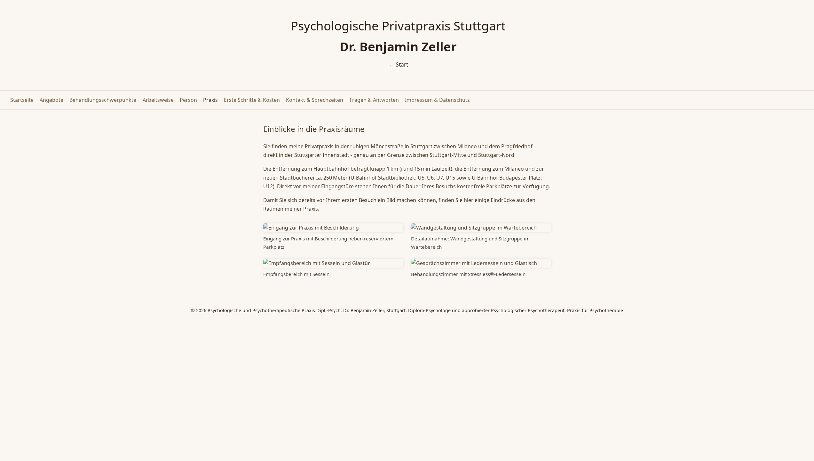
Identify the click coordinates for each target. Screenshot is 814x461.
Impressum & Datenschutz (437, 99)
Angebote (51, 99)
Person (188, 99)
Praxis (210, 99)
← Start (398, 64)
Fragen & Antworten (374, 99)
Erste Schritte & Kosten (252, 99)
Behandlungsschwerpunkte (102, 99)
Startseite (22, 99)
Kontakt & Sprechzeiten (314, 99)
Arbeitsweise (158, 99)
